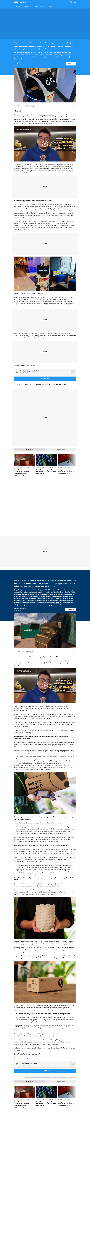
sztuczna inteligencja (59, 384)
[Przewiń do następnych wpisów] (74, 463)
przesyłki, (71, 1077)
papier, (55, 1077)
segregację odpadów (36, 833)
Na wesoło (71, 63)
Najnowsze (27, 6)
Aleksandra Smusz (20, 609)
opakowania (19, 950)
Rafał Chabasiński (27, 467)
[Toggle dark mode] (71, 2)
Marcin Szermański (49, 467)
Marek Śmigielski (71, 467)
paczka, (49, 1077)
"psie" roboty (57, 303)
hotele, (27, 384)
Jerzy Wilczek (18, 63)
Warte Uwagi (61, 449)
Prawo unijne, (62, 1077)
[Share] (73, 106)
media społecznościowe (46, 115)
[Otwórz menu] (74, 2)
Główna (18, 6)
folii (50, 1026)
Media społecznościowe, (42, 384)
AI (72, 204)
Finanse (50, 6)
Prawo (36, 6)
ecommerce (70, 609)
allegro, (28, 1077)
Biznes (43, 6)
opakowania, (42, 1077)
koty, (32, 384)
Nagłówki (18, 111)
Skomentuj (26, 106)
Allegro (23, 745)
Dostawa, (34, 1077)
